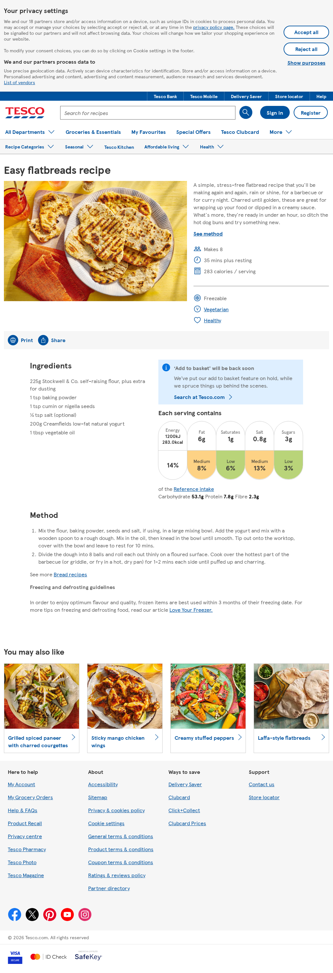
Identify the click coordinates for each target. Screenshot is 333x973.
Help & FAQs (22, 810)
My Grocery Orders (30, 797)
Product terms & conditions (120, 849)
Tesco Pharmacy (27, 849)
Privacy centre (25, 836)
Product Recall (25, 823)
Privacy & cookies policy (116, 810)
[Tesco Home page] (25, 113)
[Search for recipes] (245, 112)
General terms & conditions (120, 836)
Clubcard (179, 797)
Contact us (261, 784)
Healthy (212, 320)
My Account (21, 784)
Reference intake (194, 489)
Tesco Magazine (26, 875)
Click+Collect (184, 810)
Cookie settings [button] (106, 823)
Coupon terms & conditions (120, 862)
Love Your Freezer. (191, 609)
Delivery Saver (185, 784)
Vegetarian (216, 309)
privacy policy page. (213, 27)
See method (208, 233)
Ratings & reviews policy (116, 875)
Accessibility (103, 784)
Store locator (264, 797)
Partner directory (109, 888)
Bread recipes (70, 574)
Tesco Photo (22, 862)
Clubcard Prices (187, 823)
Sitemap (97, 797)
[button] (165, 96)
